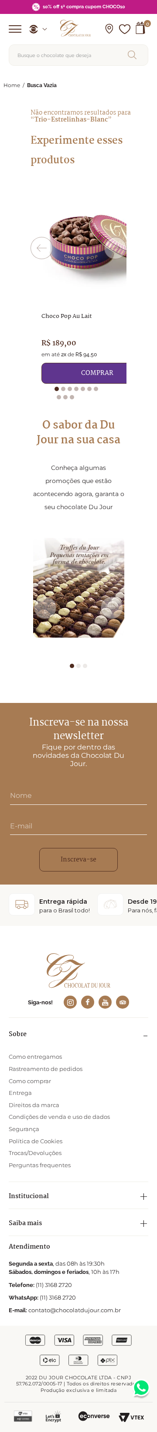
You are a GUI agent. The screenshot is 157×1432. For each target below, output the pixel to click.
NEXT (115, 248)
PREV (42, 248)
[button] (109, 29)
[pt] (35, 29)
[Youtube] (105, 1002)
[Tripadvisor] (122, 1002)
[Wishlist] (125, 29)
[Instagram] (70, 1002)
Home (11, 85)
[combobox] (78, 55)
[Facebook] (87, 1002)
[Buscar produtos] (134, 55)
